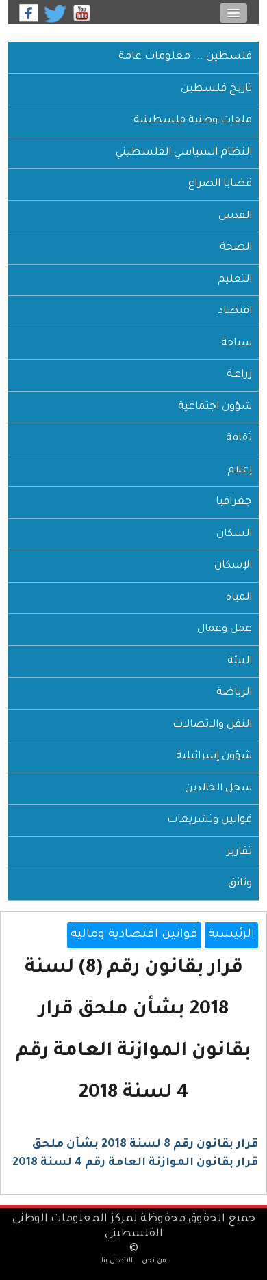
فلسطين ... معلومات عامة (185, 57)
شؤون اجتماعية (215, 407)
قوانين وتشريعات (209, 820)
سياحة (236, 343)
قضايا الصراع (220, 184)
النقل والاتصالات (212, 725)
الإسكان (233, 566)
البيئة (239, 661)
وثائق (240, 884)
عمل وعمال (224, 629)
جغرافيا (234, 502)
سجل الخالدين (218, 789)
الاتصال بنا (117, 1261)
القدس (235, 216)
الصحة (236, 248)
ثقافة (239, 438)
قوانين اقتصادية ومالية (134, 935)
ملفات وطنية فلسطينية (193, 120)
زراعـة (239, 375)
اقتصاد (235, 311)
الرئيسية (231, 935)
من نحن (154, 1261)
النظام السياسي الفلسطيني (184, 153)
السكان (234, 534)
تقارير (239, 852)
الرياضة (234, 693)
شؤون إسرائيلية (214, 756)
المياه (239, 598)
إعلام (239, 471)
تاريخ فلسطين (216, 89)
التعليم (235, 280)
